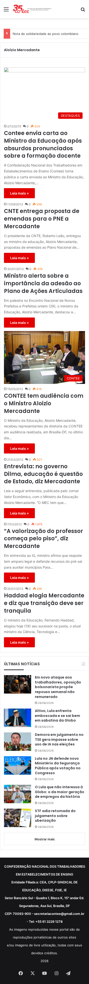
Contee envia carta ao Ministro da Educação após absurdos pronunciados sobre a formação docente (43, 145)
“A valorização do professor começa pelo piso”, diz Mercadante (43, 539)
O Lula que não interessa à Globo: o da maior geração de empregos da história (59, 792)
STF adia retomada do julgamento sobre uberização (55, 816)
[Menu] (6, 10)
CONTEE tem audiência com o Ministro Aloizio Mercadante (43, 403)
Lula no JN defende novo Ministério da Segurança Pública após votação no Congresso (58, 765)
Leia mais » (19, 193)
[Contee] (32, 9)
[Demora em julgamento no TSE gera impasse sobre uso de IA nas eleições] (17, 741)
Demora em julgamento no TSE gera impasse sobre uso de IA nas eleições (59, 739)
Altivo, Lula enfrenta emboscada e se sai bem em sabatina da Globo (57, 716)
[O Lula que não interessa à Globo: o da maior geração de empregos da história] (17, 794)
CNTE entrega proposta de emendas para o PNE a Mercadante (41, 219)
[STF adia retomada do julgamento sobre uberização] (17, 818)
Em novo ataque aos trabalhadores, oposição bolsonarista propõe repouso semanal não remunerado (58, 687)
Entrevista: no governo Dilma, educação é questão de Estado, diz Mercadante (43, 474)
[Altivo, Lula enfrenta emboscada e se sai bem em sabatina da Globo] (17, 718)
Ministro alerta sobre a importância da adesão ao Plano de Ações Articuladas (43, 283)
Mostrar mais (45, 839)
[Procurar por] (82, 10)
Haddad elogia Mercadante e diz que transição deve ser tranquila (44, 603)
